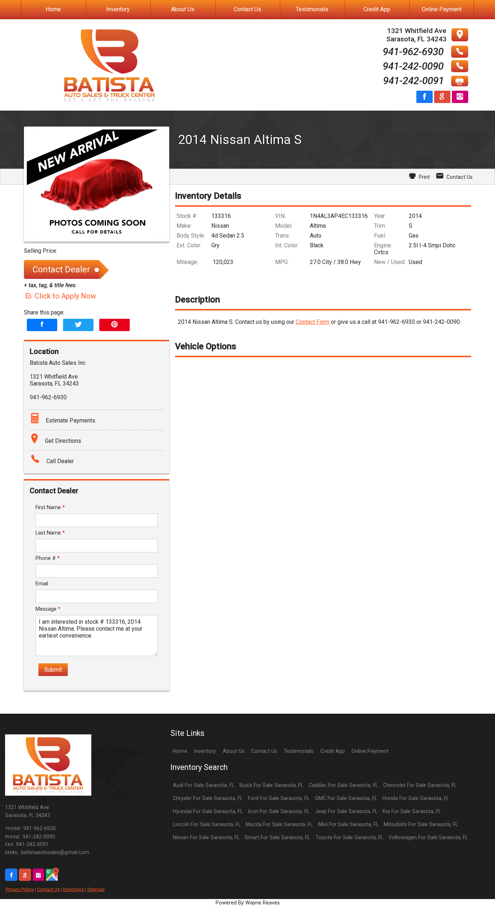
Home (180, 751)
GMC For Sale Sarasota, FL (346, 798)
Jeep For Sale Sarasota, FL (346, 811)
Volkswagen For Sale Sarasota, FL (428, 837)
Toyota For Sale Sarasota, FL (349, 837)
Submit (53, 669)
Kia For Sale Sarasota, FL (412, 811)
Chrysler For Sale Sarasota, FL (208, 798)
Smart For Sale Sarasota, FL (277, 837)
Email (42, 584)
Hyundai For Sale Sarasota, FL (208, 811)
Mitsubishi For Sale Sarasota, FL (421, 824)
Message (48, 609)
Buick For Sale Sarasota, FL (271, 785)
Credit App (332, 751)
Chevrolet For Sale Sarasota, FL (420, 785)
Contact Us (48, 889)
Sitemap (96, 889)
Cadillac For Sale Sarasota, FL (343, 785)
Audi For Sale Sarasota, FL (203, 785)
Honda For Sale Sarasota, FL (415, 798)
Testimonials (298, 751)
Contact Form (312, 321)
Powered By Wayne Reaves (248, 903)
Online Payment (370, 751)
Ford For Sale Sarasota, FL (278, 798)
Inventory (205, 751)
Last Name (50, 533)
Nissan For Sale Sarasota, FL (206, 837)
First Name (50, 507)
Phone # (48, 558)
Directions (73, 889)
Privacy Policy (20, 889)
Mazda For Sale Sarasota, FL (279, 824)
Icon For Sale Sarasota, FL (278, 811)
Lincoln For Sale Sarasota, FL (207, 824)
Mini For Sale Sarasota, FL (348, 824)
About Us (234, 751)
